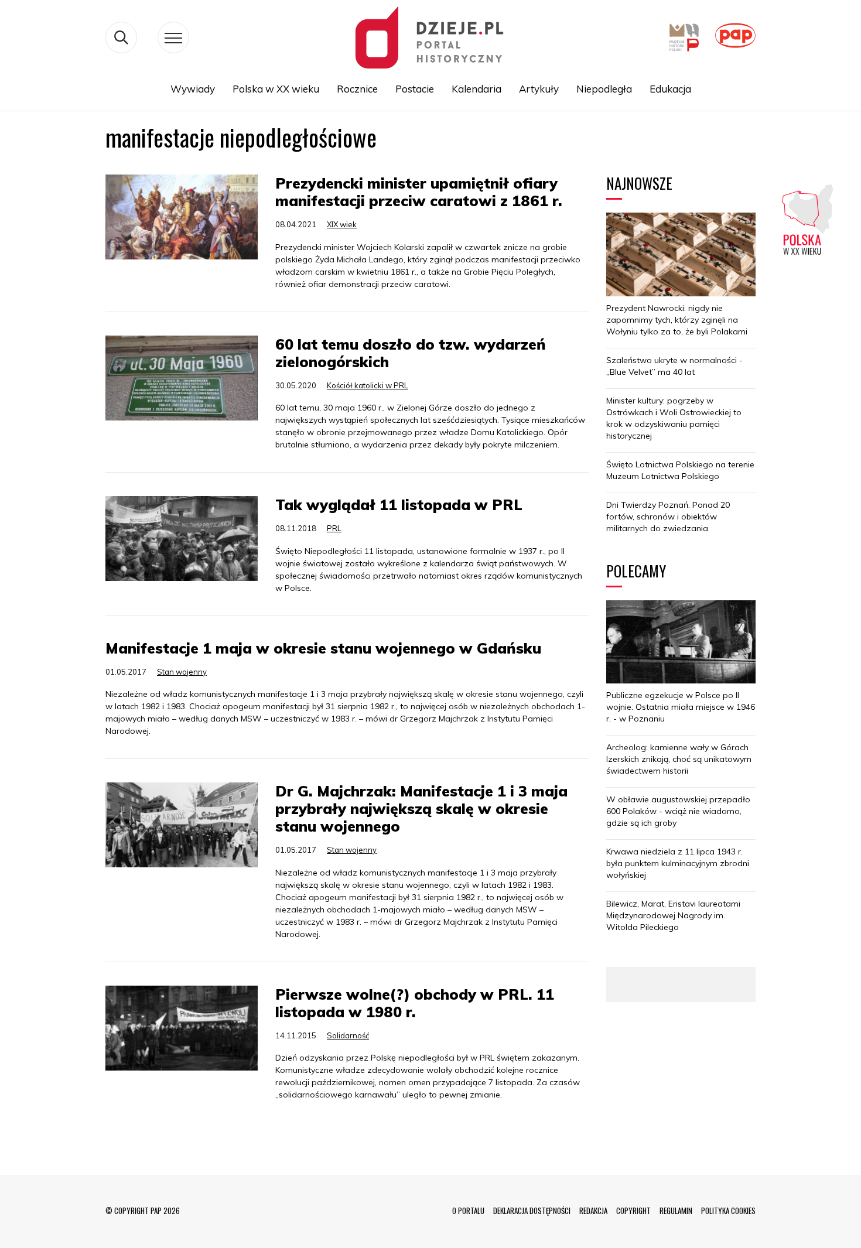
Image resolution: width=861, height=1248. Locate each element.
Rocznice (357, 89)
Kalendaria (476, 89)
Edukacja (670, 89)
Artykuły (539, 89)
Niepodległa (604, 89)
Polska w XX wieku (276, 89)
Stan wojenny (182, 671)
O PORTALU (468, 1210)
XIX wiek (342, 224)
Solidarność (348, 1035)
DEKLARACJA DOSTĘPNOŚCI (531, 1210)
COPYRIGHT (633, 1210)
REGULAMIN (676, 1210)
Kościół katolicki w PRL (367, 385)
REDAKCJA (593, 1210)
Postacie (414, 89)
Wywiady (192, 89)
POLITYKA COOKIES (728, 1210)
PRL (334, 528)
